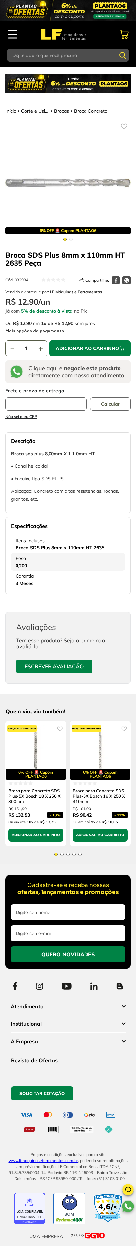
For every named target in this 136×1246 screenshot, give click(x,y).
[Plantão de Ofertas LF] (68, 10)
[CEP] (46, 399)
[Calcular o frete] (110, 404)
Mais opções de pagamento (34, 331)
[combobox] (68, 55)
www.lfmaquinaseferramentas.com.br (43, 1160)
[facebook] (116, 280)
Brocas (61, 111)
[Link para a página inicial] (10, 111)
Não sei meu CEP (21, 416)
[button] (128, 1190)
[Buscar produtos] (122, 55)
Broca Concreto (90, 111)
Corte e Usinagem (35, 111)
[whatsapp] (126, 280)
